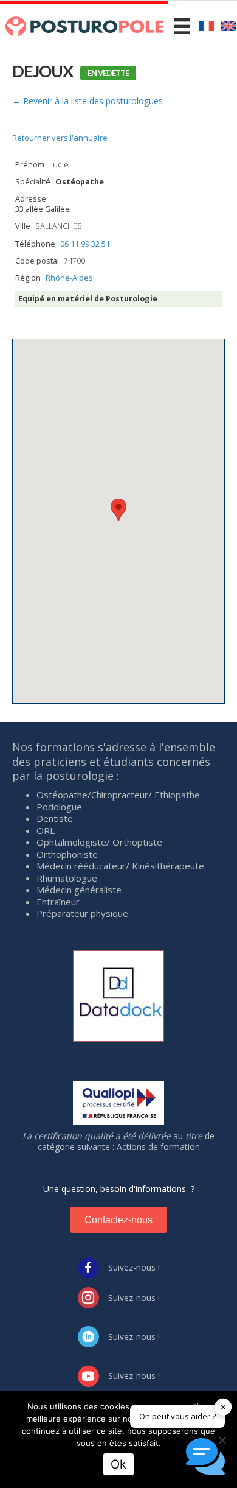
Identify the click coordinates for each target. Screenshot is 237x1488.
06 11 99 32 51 (85, 244)
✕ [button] (223, 1406)
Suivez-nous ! (134, 1267)
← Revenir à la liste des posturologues (87, 101)
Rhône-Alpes (69, 278)
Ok (118, 1464)
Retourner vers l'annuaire (60, 137)
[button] (118, 510)
